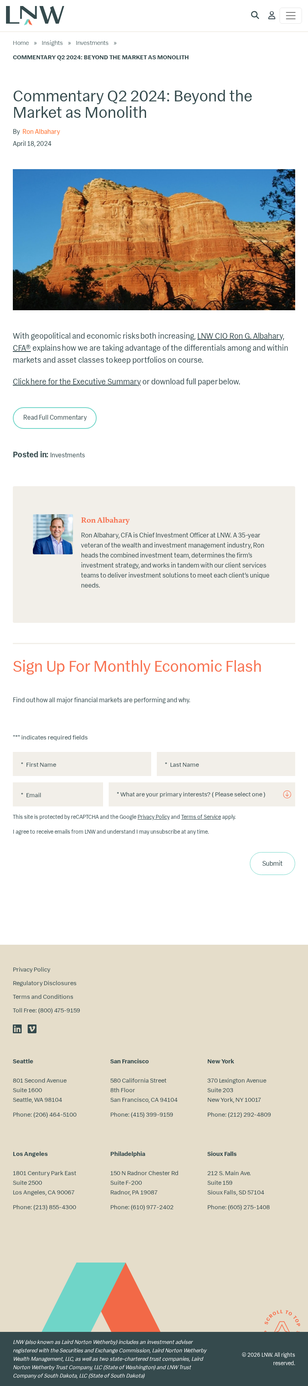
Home (21, 42)
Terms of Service (201, 817)
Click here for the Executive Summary (77, 381)
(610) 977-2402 (152, 1207)
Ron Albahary (41, 131)
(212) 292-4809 (249, 1114)
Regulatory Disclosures (45, 983)
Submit (272, 863)
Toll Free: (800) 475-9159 (46, 1010)
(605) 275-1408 (249, 1207)
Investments (92, 42)
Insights (52, 42)
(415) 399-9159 (152, 1114)
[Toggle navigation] (291, 16)
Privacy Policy (154, 817)
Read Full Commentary (55, 417)
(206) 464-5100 (55, 1114)
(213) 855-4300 (54, 1207)
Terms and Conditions (43, 996)
